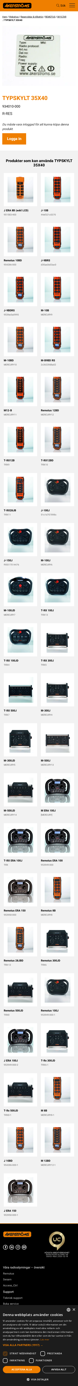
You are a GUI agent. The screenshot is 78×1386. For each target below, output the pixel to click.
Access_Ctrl (10, 1286)
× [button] (73, 1309)
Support (8, 1292)
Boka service (11, 1304)
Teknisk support (13, 1298)
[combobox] (68, 1310)
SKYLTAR (61, 16)
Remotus (8, 1274)
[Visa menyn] (72, 5)
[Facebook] (5, 1247)
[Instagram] (18, 1247)
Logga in (14, 139)
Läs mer (44, 1339)
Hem (4, 16)
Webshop (14, 16)
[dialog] (39, 1345)
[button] (39, 1345)
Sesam (7, 1279)
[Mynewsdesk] (24, 1247)
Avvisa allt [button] (58, 1369)
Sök (63, 5)
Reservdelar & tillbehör (32, 16)
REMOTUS (50, 16)
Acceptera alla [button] (22, 1369)
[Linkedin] (11, 1247)
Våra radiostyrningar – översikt (23, 1267)
